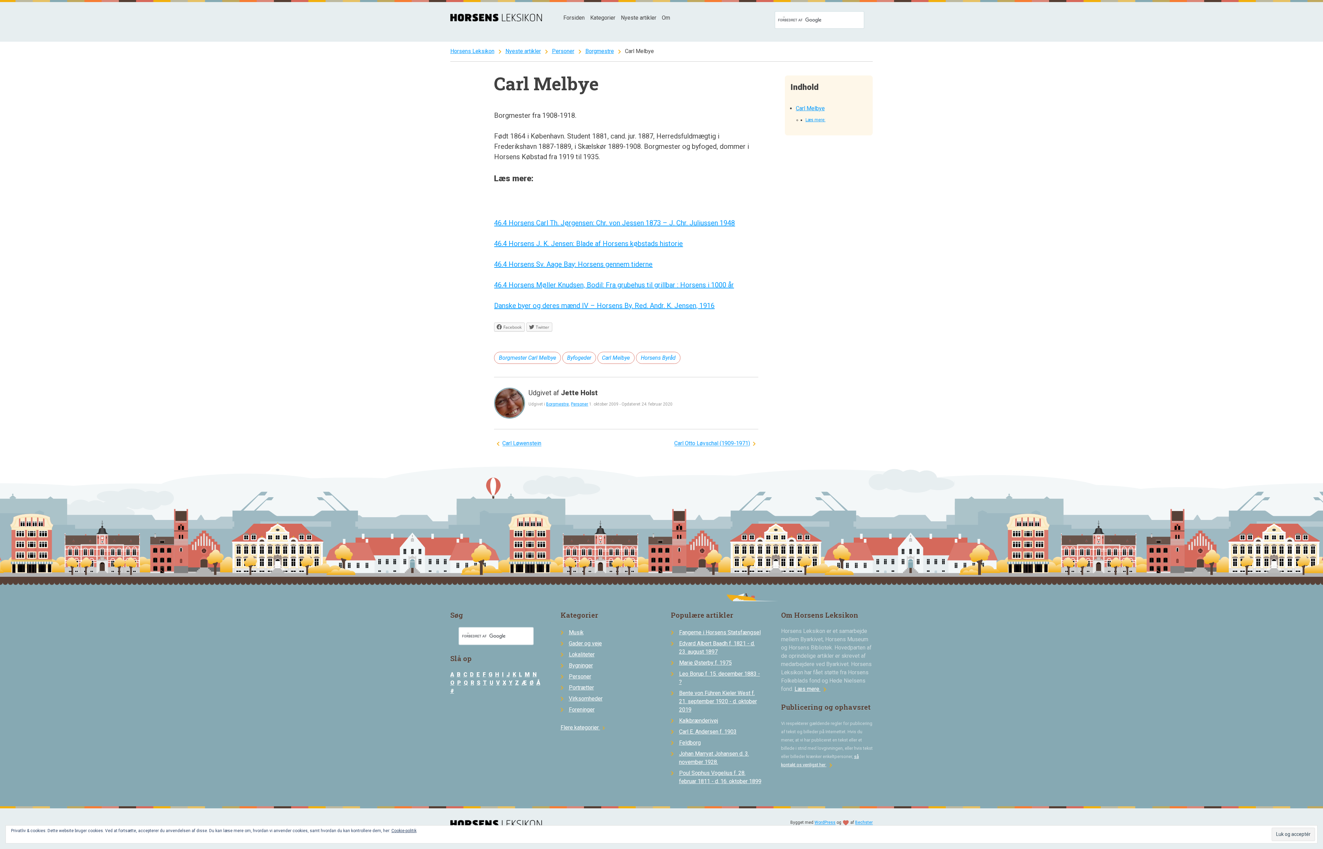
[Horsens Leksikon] (496, 19)
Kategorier (602, 17)
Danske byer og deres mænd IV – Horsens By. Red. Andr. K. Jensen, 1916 (604, 305)
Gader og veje (585, 643)
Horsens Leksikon (472, 51)
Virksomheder (586, 698)
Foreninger (582, 709)
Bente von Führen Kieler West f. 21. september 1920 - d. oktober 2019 (718, 701)
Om (666, 17)
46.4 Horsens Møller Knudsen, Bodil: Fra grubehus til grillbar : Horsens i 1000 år (614, 285)
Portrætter (581, 687)
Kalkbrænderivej (698, 720)
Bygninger (581, 665)
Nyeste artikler (638, 17)
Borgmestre (599, 51)
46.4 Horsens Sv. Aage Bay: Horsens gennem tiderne (573, 264)
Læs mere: (815, 119)
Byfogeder (579, 358)
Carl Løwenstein (521, 443)
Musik (576, 632)
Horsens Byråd (658, 358)
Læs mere (811, 689)
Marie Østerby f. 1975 (705, 662)
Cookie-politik (404, 830)
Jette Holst (579, 393)
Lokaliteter (582, 654)
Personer (563, 51)
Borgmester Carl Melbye (527, 358)
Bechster (864, 822)
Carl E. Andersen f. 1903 (708, 731)
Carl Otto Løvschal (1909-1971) (712, 443)
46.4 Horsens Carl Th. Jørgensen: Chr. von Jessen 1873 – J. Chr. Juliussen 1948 (614, 223)
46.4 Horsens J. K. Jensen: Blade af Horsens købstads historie (588, 243)
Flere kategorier (584, 727)
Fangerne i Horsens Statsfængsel (720, 632)
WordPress (824, 822)
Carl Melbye (810, 108)
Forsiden (574, 17)
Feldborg (690, 742)
